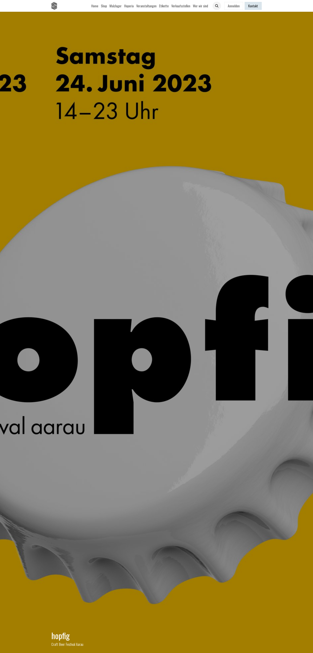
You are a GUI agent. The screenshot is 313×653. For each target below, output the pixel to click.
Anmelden (234, 5)
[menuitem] (95, 6)
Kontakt (253, 5)
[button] (217, 6)
